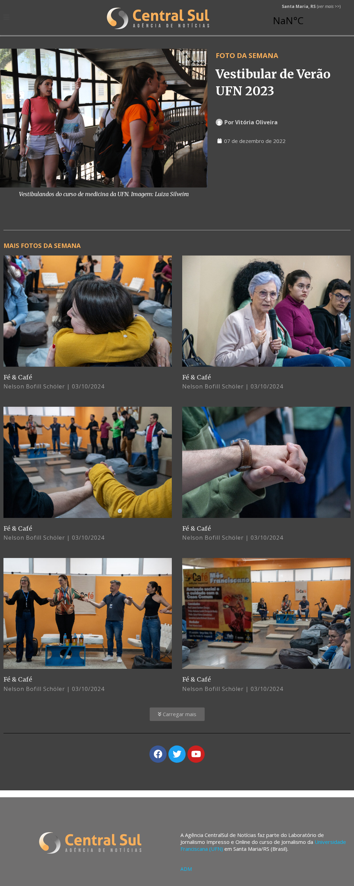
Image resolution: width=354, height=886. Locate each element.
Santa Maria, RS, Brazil (308, 17)
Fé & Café (17, 377)
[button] (177, 714)
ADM (186, 869)
